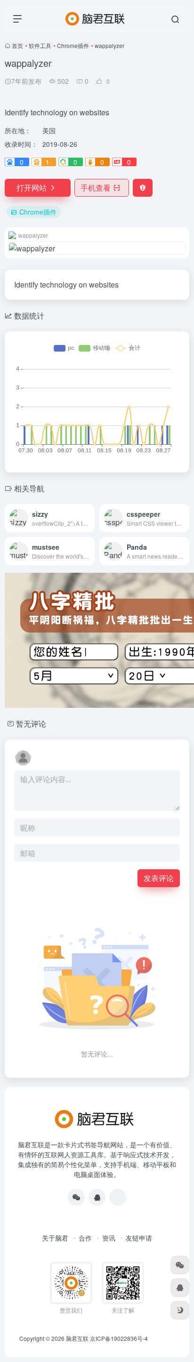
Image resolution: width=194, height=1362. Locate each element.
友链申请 (139, 1237)
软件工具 (40, 45)
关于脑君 (55, 1237)
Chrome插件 (73, 45)
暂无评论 (31, 723)
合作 (85, 1237)
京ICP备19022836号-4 (119, 1338)
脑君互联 (77, 1338)
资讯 (108, 1237)
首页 (17, 45)
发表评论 (159, 878)
